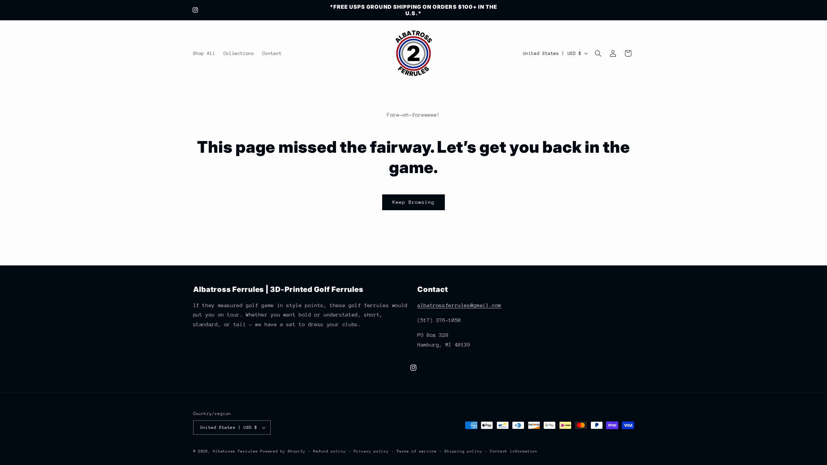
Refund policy (329, 451)
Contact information (514, 451)
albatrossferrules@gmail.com (459, 305)
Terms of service (417, 451)
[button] (598, 53)
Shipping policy (463, 451)
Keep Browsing (414, 202)
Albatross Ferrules (235, 451)
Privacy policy (371, 451)
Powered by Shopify (282, 451)
